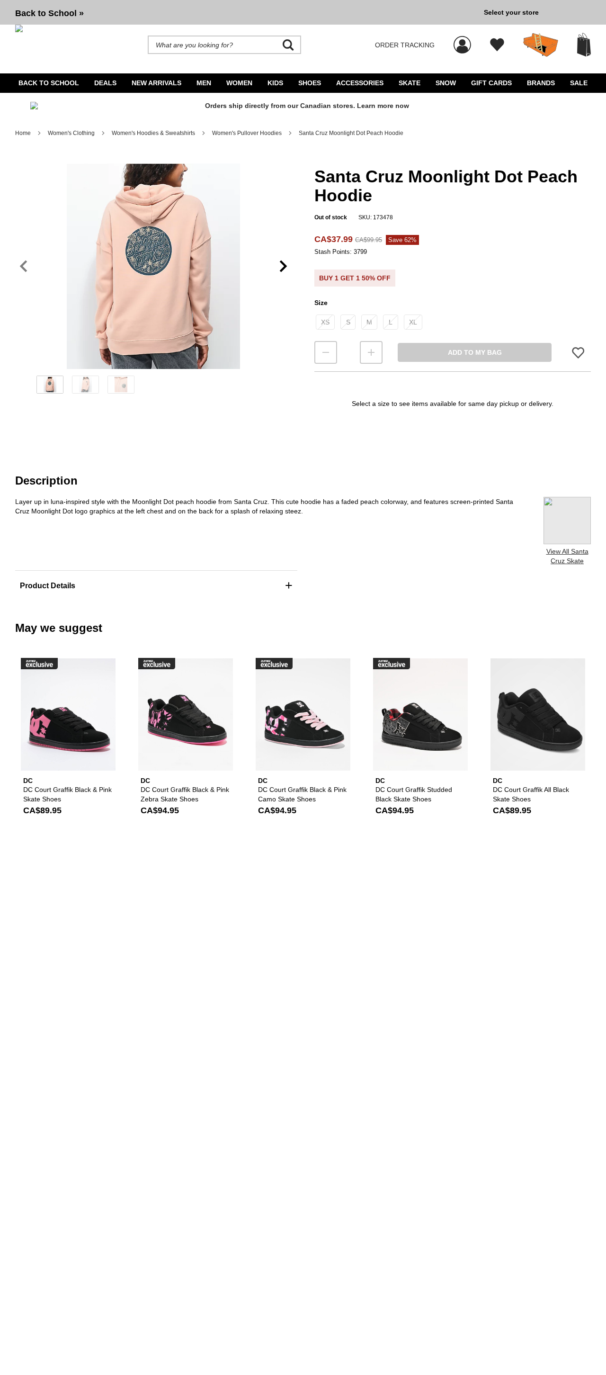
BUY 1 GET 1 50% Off (355, 278)
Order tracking (405, 45)
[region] (153, 281)
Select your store (511, 12)
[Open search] (288, 45)
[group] (245, 12)
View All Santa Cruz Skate (567, 556)
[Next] (283, 266)
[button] (153, 266)
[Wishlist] (497, 45)
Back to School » (49, 13)
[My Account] (462, 40)
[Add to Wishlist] (578, 352)
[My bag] (584, 44)
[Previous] (23, 266)
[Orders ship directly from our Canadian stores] (303, 109)
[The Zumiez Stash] (540, 45)
